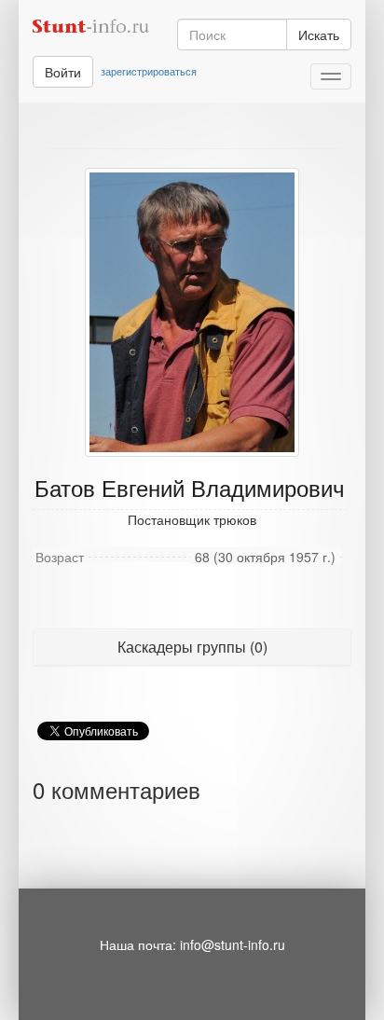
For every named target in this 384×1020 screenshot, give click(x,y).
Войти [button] (63, 71)
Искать (318, 34)
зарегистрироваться (149, 70)
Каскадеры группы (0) (192, 646)
